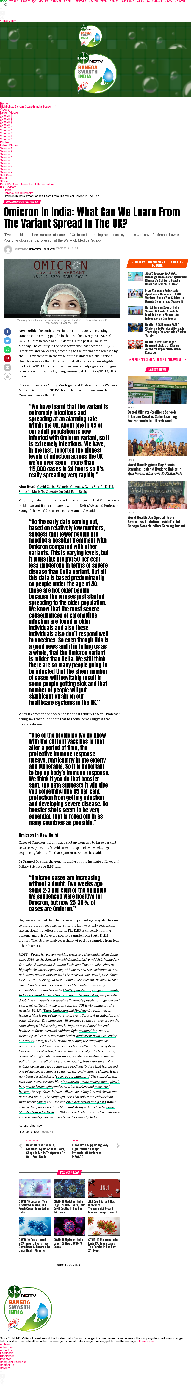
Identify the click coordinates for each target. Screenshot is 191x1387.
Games (114, 1)
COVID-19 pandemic (93, 1005)
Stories (5, 181)
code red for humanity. (72, 1076)
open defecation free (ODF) (86, 1102)
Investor (5, 1359)
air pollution (70, 1081)
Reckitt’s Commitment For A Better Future (27, 184)
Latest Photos (9, 145)
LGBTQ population (76, 990)
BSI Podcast (8, 187)
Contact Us (7, 1365)
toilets (41, 1102)
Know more (146, 1341)
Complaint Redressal (13, 1362)
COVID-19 (47, 1132)
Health (4, 178)
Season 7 (6, 133)
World (13, 1)
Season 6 (6, 130)
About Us (6, 1350)
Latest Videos (9, 112)
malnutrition (88, 1031)
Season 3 (6, 121)
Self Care (6, 175)
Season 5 (6, 127)
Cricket (56, 1)
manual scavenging (39, 1086)
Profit (25, 1)
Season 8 (6, 136)
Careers (5, 1368)
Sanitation (60, 1010)
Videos (4, 109)
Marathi (180, 1)
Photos (5, 142)
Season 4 (6, 124)
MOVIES (43, 1)
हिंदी (34, 1)
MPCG (168, 1)
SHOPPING (127, 1)
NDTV (3, 1)
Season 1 (6, 115)
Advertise (6, 1347)
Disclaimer (7, 1356)
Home (4, 103)
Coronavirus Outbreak (18, 193)
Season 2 (6, 118)
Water (46, 1010)
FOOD (67, 1)
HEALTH (93, 1)
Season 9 (6, 139)
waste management (94, 1081)
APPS (140, 1)
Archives (5, 1344)
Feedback (6, 1353)
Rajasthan (154, 1)
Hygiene (80, 1010)
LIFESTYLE (79, 1)
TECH (104, 1)
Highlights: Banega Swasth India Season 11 (28, 106)
